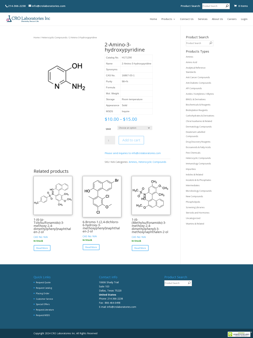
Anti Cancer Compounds (198, 77)
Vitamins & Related (195, 223)
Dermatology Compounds (199, 126)
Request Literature (45, 309)
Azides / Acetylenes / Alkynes (200, 93)
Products (166, 19)
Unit (108, 129)
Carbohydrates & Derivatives (200, 115)
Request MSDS (43, 315)
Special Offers (43, 304)
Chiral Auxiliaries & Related (199, 121)
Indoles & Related (194, 174)
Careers (231, 19)
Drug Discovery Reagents (198, 141)
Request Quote (43, 282)
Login (244, 19)
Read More (42, 248)
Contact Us (186, 19)
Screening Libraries (195, 207)
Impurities (191, 169)
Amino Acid (191, 62)
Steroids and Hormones (197, 212)
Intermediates (192, 185)
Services (202, 19)
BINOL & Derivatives (195, 99)
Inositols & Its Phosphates (198, 180)
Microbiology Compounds (199, 190)
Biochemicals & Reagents (198, 104)
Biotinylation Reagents (197, 110)
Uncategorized (193, 218)
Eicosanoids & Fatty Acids (198, 147)
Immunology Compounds (198, 163)
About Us (217, 19)
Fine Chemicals (193, 152)
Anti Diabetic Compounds (198, 82)
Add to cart (131, 140)
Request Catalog (44, 287)
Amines (133, 162)
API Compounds (194, 88)
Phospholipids (193, 201)
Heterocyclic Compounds (54, 37)
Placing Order (42, 293)
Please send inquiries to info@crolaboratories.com (133, 153)
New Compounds (194, 196)
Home (153, 19)
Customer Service (44, 298)
